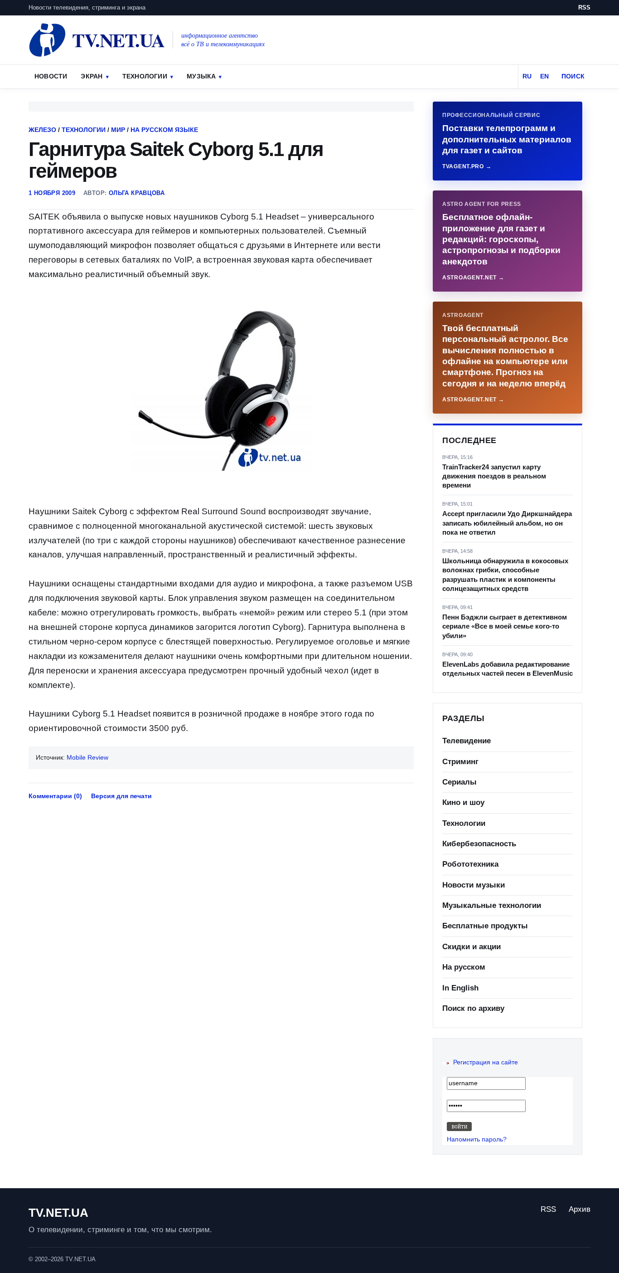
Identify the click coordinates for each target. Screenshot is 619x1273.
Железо (42, 129)
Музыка (201, 76)
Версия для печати (121, 796)
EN (544, 76)
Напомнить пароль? (477, 1139)
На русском (463, 967)
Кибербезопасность (479, 843)
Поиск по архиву (473, 1008)
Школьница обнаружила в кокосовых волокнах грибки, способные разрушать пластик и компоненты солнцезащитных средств (505, 574)
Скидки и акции (471, 946)
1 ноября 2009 (52, 193)
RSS (584, 7)
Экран (91, 76)
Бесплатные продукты (485, 926)
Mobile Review (87, 757)
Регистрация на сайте (485, 1062)
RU (527, 76)
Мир (118, 129)
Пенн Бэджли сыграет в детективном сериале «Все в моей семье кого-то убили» (504, 626)
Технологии (144, 76)
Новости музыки (473, 885)
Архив (579, 1209)
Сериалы (459, 782)
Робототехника (470, 864)
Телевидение (466, 740)
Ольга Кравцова (136, 193)
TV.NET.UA (58, 1212)
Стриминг (460, 761)
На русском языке (164, 129)
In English (460, 988)
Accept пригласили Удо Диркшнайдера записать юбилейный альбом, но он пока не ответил (507, 523)
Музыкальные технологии (491, 905)
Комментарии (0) (55, 796)
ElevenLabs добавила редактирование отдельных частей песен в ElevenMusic (507, 668)
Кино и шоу (463, 802)
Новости (50, 76)
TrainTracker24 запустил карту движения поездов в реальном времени (494, 476)
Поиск (573, 76)
